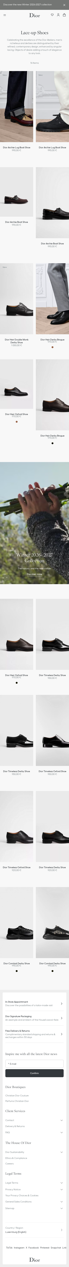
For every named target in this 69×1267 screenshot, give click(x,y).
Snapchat (56, 1247)
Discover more (34, 574)
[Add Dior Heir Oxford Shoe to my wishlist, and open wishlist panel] (35, 363)
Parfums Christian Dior (17, 1101)
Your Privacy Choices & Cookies (21, 1195)
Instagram (19, 1247)
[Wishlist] (52, 15)
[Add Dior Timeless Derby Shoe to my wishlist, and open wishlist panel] (35, 699)
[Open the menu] (6, 15)
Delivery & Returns (15, 1126)
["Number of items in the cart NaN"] (64, 15)
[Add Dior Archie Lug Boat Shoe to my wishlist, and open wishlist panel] (35, 75)
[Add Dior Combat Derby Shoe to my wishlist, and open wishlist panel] (35, 891)
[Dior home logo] (34, 15)
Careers (9, 1163)
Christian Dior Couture (17, 1095)
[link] (31, 5)
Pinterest (44, 1247)
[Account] (58, 15)
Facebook (33, 1247)
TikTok (9, 1247)
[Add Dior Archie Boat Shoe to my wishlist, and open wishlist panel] (35, 171)
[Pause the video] (6, 577)
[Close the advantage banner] (64, 5)
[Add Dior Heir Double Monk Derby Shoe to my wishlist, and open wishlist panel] (35, 267)
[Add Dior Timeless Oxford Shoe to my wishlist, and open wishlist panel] (35, 795)
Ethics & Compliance (16, 1158)
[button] (35, 75)
